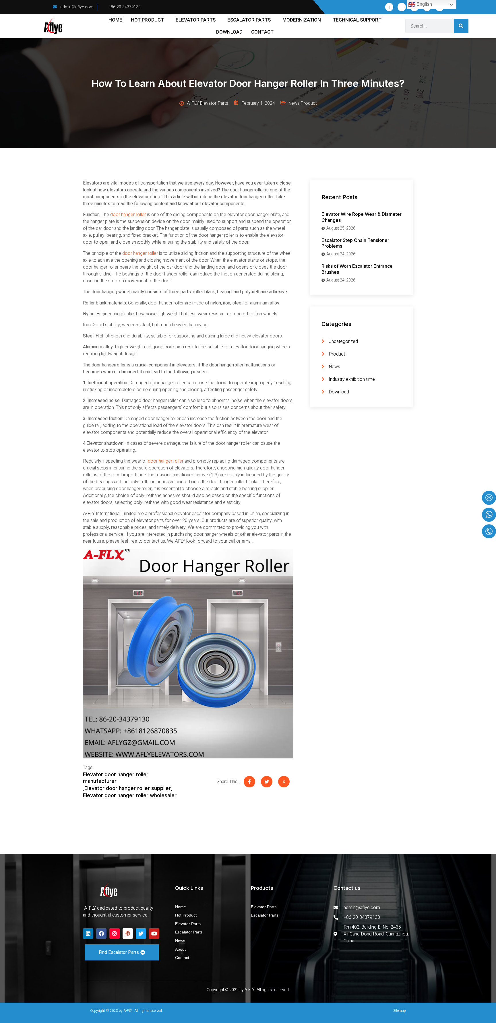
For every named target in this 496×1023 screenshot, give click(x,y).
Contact (262, 32)
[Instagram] (114, 933)
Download (229, 32)
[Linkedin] (88, 933)
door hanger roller (128, 214)
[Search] (461, 26)
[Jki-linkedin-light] (402, 7)
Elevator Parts (196, 20)
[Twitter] (141, 933)
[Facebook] (101, 933)
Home (115, 20)
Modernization (301, 20)
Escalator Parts (249, 20)
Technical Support (357, 20)
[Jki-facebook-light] (389, 7)
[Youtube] (154, 933)
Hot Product (147, 20)
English (423, 4)
